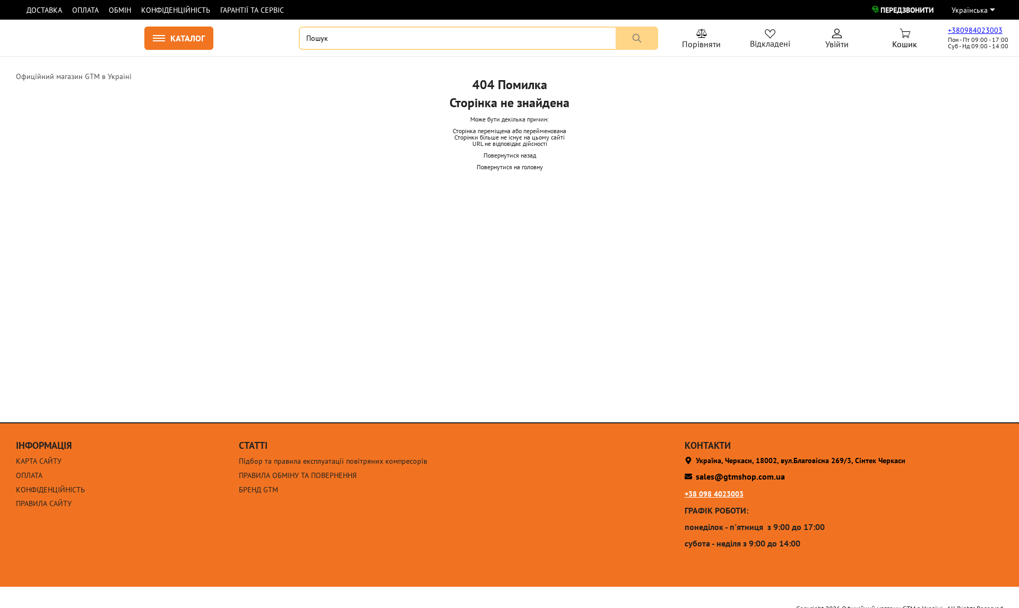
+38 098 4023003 (714, 494)
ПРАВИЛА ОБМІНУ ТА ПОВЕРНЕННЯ (298, 475)
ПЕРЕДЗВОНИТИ (907, 10)
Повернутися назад (509, 155)
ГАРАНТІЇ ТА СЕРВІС (252, 10)
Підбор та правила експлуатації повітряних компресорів (333, 461)
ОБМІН (120, 10)
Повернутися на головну (510, 167)
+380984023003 (975, 30)
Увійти (837, 40)
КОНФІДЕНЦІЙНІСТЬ (175, 10)
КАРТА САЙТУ (39, 461)
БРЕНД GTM (258, 489)
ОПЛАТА (85, 10)
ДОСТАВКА (44, 10)
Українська (970, 10)
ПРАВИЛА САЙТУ (44, 503)
